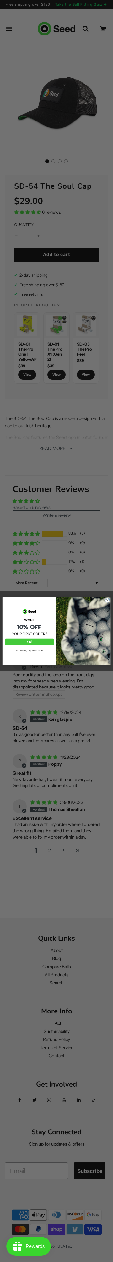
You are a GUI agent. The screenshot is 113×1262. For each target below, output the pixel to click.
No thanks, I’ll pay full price (29, 650)
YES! (29, 642)
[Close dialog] (107, 600)
